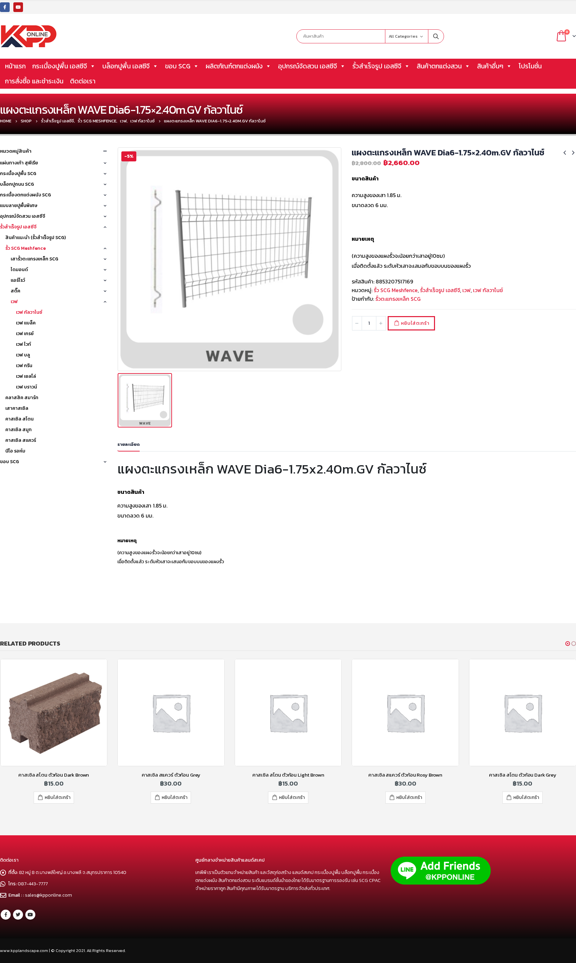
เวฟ (466, 290)
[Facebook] (5, 7)
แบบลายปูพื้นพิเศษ (18, 205)
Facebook (6, 915)
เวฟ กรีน (24, 365)
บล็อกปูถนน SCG (17, 184)
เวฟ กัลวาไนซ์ (488, 290)
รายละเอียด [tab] (128, 444)
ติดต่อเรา (82, 81)
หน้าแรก (15, 66)
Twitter (18, 915)
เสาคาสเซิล (16, 408)
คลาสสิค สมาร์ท (21, 397)
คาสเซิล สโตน (19, 418)
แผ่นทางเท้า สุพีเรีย (19, 162)
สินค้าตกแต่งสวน (439, 66)
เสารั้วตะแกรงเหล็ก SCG (34, 258)
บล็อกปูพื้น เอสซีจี (126, 66)
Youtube (30, 915)
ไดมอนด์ (19, 269)
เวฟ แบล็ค (26, 322)
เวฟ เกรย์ (25, 333)
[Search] (436, 36)
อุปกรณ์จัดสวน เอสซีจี (307, 66)
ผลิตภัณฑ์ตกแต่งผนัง (234, 66)
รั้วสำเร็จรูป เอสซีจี (376, 66)
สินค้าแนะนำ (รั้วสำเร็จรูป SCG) (35, 237)
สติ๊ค (15, 290)
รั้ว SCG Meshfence (396, 290)
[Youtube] (18, 7)
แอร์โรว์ (18, 280)
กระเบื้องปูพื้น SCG (18, 173)
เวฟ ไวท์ (23, 344)
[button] (568, 644)
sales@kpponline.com (48, 895)
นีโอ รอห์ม (15, 450)
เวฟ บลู (23, 354)
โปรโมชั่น (530, 66)
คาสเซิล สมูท (18, 429)
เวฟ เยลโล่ (26, 376)
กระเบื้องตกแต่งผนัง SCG (25, 194)
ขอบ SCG (177, 66)
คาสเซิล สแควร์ (20, 440)
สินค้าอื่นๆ (490, 66)
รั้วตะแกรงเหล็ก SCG (398, 299)
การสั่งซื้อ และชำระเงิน (34, 81)
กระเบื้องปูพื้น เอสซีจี (59, 66)
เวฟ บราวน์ (26, 386)
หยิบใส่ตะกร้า (415, 323)
